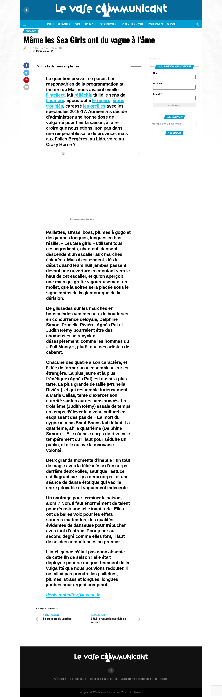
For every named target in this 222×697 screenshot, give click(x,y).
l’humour (55, 100)
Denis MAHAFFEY (44, 51)
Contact (171, 24)
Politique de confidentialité (103, 679)
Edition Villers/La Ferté (132, 24)
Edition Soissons (108, 24)
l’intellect (55, 94)
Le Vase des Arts (155, 24)
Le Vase (77, 24)
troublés (54, 105)
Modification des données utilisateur (139, 679)
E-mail (157, 94)
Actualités (90, 24)
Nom (155, 73)
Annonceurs (64, 24)
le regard (101, 100)
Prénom (157, 83)
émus (118, 100)
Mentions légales (78, 679)
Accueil (50, 24)
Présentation (60, 679)
